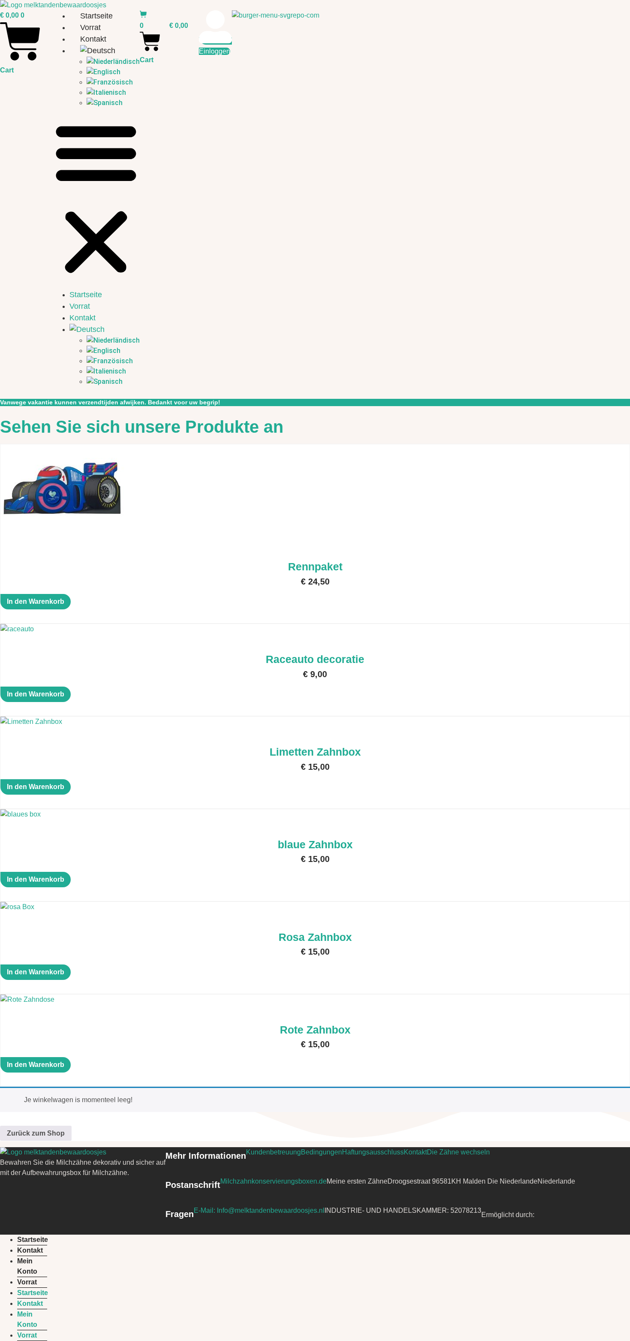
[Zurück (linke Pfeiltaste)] (15, 670)
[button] (96, 198)
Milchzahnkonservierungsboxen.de (273, 1181)
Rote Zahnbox (315, 1030)
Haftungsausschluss (373, 1152)
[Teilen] (601, 9)
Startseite (85, 294)
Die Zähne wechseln (458, 1152)
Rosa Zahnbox (315, 937)
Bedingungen (321, 1152)
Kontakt (93, 39)
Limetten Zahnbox (315, 752)
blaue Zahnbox (315, 844)
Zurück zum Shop (36, 1133)
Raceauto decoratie (315, 659)
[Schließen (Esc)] (620, 9)
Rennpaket (315, 567)
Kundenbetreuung (273, 1152)
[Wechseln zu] (104, 51)
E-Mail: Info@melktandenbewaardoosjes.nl (259, 1210)
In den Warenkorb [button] (35, 601)
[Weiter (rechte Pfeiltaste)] (615, 670)
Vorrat (90, 27)
